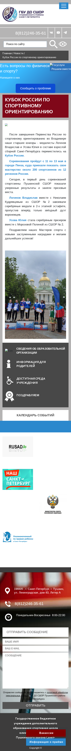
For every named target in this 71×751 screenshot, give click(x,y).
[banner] (53, 503)
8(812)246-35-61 (30, 33)
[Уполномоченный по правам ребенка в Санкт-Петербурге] (17, 536)
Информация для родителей (31, 364)
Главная (7, 53)
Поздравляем (28, 395)
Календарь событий (35, 415)
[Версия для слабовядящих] (63, 44)
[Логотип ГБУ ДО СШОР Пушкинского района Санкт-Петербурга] (23, 14)
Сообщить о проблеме (35, 88)
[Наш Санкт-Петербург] (17, 479)
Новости (18, 53)
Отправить (35, 705)
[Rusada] (17, 446)
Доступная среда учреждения (31, 381)
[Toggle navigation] (63, 5)
